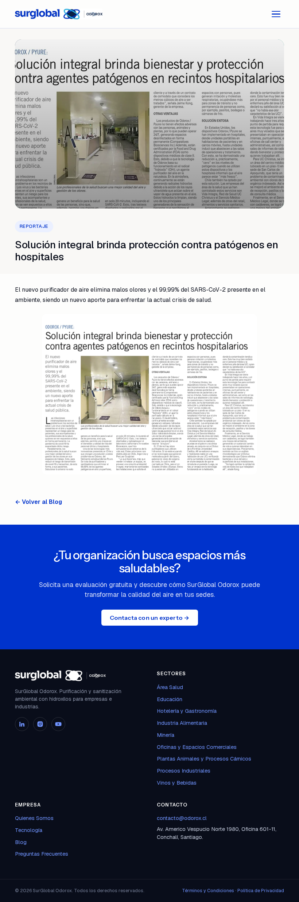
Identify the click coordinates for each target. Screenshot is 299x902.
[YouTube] (58, 724)
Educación (169, 699)
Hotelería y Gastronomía (187, 710)
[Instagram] (40, 724)
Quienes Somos (34, 817)
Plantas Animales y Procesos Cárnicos (204, 758)
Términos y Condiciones (208, 890)
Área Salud (170, 687)
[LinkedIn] (22, 724)
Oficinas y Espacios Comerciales (197, 746)
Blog (21, 842)
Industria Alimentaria (182, 722)
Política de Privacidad (260, 890)
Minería (165, 734)
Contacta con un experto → (150, 617)
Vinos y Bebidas (177, 782)
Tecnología (28, 830)
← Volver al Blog (38, 502)
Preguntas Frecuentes (41, 853)
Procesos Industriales (183, 770)
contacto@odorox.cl (182, 817)
